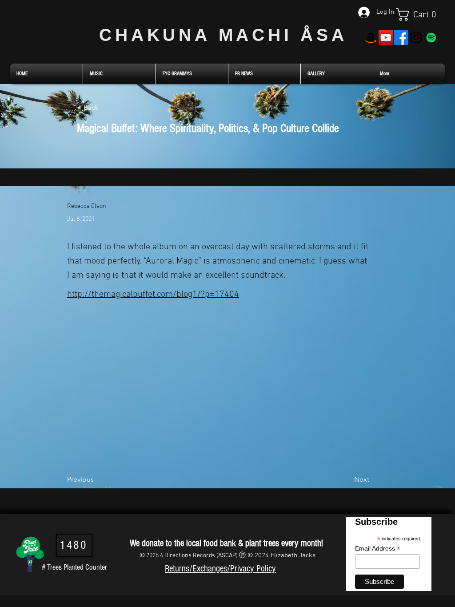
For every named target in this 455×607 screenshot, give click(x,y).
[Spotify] (431, 37)
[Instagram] (416, 37)
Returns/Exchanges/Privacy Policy (220, 568)
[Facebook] (401, 37)
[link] (420, 14)
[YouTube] (386, 37)
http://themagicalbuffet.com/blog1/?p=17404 (153, 294)
